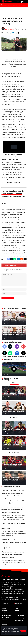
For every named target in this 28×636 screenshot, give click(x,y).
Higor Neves (8, 28)
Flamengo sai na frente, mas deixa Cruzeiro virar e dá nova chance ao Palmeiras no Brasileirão (12, 493)
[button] (23, 631)
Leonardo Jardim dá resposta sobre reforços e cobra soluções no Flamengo (14, 320)
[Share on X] (7, 33)
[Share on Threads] (18, 33)
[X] (10, 347)
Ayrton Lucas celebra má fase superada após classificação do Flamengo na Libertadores (11, 479)
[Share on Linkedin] (13, 33)
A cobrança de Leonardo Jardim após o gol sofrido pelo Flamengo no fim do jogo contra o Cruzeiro (14, 334)
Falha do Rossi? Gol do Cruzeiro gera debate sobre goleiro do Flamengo (13, 445)
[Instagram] (17, 347)
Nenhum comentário (9, 29)
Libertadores (6, 227)
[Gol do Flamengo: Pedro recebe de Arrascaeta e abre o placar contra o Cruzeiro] (14, 369)
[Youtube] (23, 347)
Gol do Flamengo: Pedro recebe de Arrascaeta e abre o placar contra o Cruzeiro (13, 526)
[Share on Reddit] (16, 33)
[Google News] (17, 354)
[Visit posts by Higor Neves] (3, 28)
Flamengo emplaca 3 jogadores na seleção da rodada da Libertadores (12, 464)
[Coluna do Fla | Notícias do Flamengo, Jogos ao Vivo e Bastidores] (6, 1)
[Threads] (23, 354)
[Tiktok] (4, 354)
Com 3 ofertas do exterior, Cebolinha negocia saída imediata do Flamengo (13, 410)
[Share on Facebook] (5, 33)
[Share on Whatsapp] (10, 33)
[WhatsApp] (10, 354)
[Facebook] (4, 347)
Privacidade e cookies (7, 628)
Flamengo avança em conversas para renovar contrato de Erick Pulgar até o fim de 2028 (14, 394)
